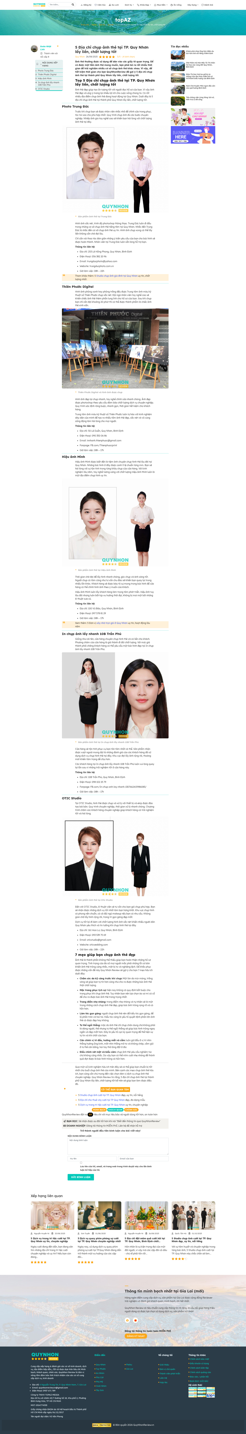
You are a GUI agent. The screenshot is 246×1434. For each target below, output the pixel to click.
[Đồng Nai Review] (210, 1392)
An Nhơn (100, 1373)
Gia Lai (129, 1369)
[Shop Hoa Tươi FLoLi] (193, 116)
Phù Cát (99, 1377)
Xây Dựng (192, 5)
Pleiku (129, 1364)
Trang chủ (85, 25)
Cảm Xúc (102, 5)
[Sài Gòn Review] (192, 1388)
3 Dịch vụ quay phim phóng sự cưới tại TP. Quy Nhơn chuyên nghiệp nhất (99, 1240)
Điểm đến (100, 1355)
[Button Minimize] (41, 64)
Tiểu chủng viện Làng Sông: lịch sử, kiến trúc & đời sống (200, 98)
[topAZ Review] (210, 1395)
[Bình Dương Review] (192, 1392)
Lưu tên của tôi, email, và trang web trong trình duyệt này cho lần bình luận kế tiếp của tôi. (116, 1168)
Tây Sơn (100, 1390)
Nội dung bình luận (79, 1136)
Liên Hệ (163, 1378)
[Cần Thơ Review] (201, 1392)
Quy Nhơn (80, 56)
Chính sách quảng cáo (200, 1372)
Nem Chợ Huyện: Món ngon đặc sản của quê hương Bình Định (200, 87)
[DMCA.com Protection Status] (101, 1424)
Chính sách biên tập (199, 1368)
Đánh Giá (208, 5)
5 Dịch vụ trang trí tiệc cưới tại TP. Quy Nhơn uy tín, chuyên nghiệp (50, 1240)
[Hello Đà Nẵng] (210, 1388)
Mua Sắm (161, 5)
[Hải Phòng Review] (201, 1395)
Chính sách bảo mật (199, 1359)
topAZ (94, 25)
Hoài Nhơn (101, 1386)
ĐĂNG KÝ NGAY (136, 1336)
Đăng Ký (87, 5)
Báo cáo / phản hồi (199, 1376)
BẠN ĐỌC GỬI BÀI (199, 1381)
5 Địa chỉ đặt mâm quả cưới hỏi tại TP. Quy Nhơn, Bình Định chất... (145, 1240)
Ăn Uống (177, 5)
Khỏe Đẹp (145, 5)
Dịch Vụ (129, 5)
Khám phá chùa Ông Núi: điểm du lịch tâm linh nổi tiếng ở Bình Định (200, 52)
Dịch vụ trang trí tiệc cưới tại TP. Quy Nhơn (102, 1104)
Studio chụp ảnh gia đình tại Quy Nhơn (117, 275)
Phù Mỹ (99, 1381)
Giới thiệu (164, 1364)
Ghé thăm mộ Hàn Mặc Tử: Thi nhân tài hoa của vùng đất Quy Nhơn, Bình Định (200, 65)
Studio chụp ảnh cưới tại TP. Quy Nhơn (100, 1095)
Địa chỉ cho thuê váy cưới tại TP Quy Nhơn (102, 1100)
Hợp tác (163, 1382)
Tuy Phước (101, 1369)
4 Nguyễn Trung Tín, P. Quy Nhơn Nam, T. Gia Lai (63, 1384)
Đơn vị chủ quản (167, 1369)
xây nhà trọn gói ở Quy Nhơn (112, 623)
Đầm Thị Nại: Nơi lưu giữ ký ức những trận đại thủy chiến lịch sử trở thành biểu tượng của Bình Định (200, 76)
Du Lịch (115, 5)
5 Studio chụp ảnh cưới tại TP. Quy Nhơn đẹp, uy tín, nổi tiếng (191, 1240)
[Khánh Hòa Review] (192, 1395)
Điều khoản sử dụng (199, 1363)
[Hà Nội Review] (201, 1388)
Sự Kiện (111, 25)
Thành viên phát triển (170, 1373)
